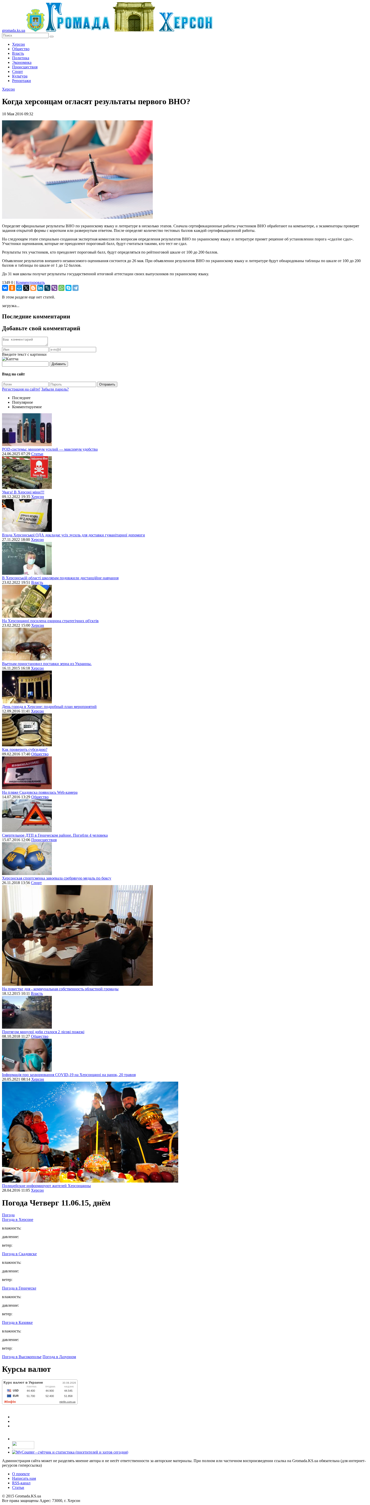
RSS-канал (21, 1483)
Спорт (17, 71)
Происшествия (25, 67)
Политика (20, 58)
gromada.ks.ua (13, 30)
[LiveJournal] (47, 288)
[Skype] (68, 288)
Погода (8, 1215)
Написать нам (24, 1478)
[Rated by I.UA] (23, 1447)
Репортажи (21, 80)
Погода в (17, 1219)
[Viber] (54, 288)
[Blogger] (33, 288)
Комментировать (30, 282)
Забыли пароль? (55, 389)
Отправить (107, 384)
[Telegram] (75, 288)
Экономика (21, 62)
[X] (26, 288)
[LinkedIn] (40, 288)
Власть (18, 53)
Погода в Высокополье (22, 1357)
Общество (20, 49)
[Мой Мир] (19, 288)
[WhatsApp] (61, 288)
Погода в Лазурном (59, 1357)
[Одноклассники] (12, 288)
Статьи (37, 454)
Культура (19, 76)
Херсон (18, 44)
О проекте (21, 1474)
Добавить (59, 364)
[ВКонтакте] (5, 288)
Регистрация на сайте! (21, 389)
